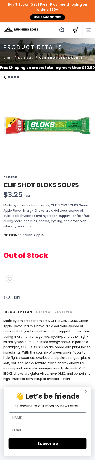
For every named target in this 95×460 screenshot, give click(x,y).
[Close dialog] (86, 391)
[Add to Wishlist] (10, 279)
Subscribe (47, 443)
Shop (8, 58)
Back (13, 77)
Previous (10, 124)
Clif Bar (26, 58)
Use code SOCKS (47, 17)
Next (84, 124)
